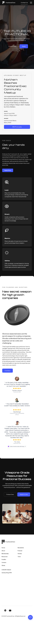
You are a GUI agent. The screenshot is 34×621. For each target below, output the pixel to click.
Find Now (7, 370)
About (3, 550)
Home (3, 547)
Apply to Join (24, 494)
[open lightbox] (17, 513)
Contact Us (24, 2)
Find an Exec (12, 46)
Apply (24, 46)
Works (3, 565)
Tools (19, 556)
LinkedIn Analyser (6, 569)
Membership (5, 553)
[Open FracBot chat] (30, 617)
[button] (30, 3)
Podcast (20, 550)
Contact (4, 562)
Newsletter (21, 547)
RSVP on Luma (17, 127)
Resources (5, 556)
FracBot (4, 559)
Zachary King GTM (7, 572)
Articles (20, 553)
